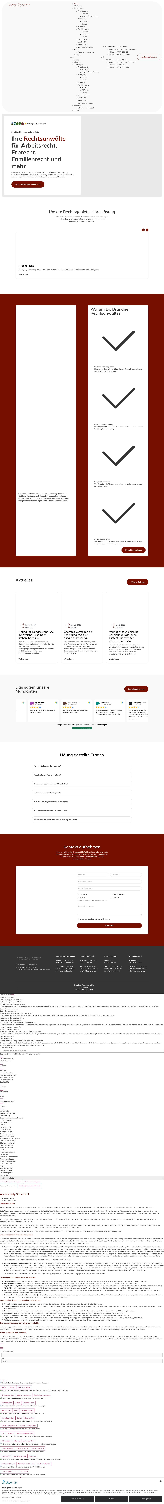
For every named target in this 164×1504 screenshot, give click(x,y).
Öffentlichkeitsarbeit (86, 52)
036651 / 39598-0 (66, 966)
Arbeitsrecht (83, 11)
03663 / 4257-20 (115, 966)
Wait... (4, 1358)
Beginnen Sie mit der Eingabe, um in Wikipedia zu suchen (20, 1054)
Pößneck (85, 21)
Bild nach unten (28, 1403)
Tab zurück (6, 1441)
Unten (22, 1426)
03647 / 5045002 (139, 966)
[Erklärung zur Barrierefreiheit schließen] (1, 1191)
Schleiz (84, 24)
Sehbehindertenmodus (8, 1009)
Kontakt (77, 55)
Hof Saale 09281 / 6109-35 (116, 46)
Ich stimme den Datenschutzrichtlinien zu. (95, 919)
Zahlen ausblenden (8, 1464)
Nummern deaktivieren (26, 1464)
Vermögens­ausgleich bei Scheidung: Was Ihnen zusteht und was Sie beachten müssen (124, 636)
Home (76, 3)
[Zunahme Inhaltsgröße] (1, 1064)
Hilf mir (12, 1387)
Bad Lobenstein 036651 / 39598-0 (122, 49)
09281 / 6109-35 (90, 966)
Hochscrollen (6, 1410)
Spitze (19, 1418)
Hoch (16, 1410)
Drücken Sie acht (20, 1456)
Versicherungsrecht (85, 47)
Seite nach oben (27, 1410)
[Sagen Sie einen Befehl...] (1, 1349)
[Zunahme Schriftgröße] (1, 1085)
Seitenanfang (29, 1418)
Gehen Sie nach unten (9, 1426)
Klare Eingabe (6, 1471)
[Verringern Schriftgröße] (1, 1090)
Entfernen (24, 1471)
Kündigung (82, 19)
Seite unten (32, 1426)
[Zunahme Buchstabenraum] (1, 1104)
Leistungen (78, 8)
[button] (84, 57)
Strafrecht (82, 42)
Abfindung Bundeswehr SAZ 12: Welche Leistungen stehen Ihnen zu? (36, 635)
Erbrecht (81, 26)
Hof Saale (85, 14)
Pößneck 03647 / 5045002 (119, 54)
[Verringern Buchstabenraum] (1, 1109)
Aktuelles (78, 49)
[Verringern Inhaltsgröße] (1, 1068)
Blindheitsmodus (6, 1036)
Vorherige (16, 1441)
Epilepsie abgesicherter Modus (11, 1000)
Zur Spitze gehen (8, 1418)
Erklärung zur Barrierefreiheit (29, 1186)
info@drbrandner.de (64, 971)
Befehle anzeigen (24, 1387)
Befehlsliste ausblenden (42, 1395)
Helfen (4, 1387)
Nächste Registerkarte (25, 1433)
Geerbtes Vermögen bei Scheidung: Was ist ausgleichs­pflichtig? (78, 635)
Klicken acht (6, 1456)
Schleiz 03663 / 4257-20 (118, 52)
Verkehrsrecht (83, 39)
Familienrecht (83, 29)
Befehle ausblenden (24, 1395)
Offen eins (32, 1456)
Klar (16, 1471)
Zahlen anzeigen (7, 1448)
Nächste (10, 1433)
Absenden (109, 925)
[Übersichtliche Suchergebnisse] (1, 1056)
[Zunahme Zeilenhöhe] (1, 1094)
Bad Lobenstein (118, 894)
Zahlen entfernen (44, 1464)
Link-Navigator (5, 1175)
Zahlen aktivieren (37, 1448)
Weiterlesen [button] (121, 719)
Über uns (77, 6)
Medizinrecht (83, 44)
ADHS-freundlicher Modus (9, 1027)
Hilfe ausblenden (8, 1395)
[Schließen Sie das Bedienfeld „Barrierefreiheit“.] (12, 995)
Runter (17, 1403)
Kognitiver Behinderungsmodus (11, 1018)
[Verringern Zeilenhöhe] (1, 1099)
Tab (3, 1433)
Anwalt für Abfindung (90, 16)
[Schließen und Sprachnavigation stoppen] (4, 1381)
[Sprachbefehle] (1, 1381)
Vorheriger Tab (28, 1441)
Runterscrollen (7, 1403)
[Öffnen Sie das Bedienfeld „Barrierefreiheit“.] (1, 1346)
